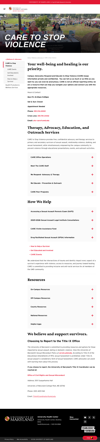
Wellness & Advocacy (14, 59)
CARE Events (11, 69)
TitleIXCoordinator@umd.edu (44, 396)
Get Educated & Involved (12, 74)
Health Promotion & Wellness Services (12, 86)
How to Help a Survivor (12, 80)
